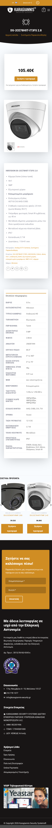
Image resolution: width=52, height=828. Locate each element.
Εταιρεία (7, 750)
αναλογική (13, 257)
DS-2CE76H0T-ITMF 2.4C (39, 515)
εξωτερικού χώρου (29, 257)
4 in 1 (7, 257)
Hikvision (14, 263)
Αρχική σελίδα (11, 35)
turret (20, 257)
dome (44, 254)
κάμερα (35, 259)
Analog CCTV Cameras (22, 248)
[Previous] (9, 120)
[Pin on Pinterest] (21, 269)
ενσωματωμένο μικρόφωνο (15, 259)
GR (13, 3)
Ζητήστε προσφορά (26, 79)
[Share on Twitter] (12, 269)
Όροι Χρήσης (9, 755)
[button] (43, 10)
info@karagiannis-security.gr (18, 697)
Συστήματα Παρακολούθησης (34, 35)
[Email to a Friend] (17, 269)
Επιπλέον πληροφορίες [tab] (16, 296)
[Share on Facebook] (8, 269)
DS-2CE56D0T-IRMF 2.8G (13, 515)
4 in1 (31, 259)
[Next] (42, 120)
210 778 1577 (12, 693)
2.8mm (38, 254)
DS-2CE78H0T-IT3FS (20, 254)
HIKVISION (32, 254)
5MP (27, 259)
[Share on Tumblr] (26, 269)
